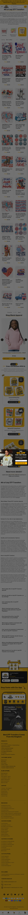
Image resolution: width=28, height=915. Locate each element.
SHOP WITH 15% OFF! (21, 463)
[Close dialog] (27, 450)
